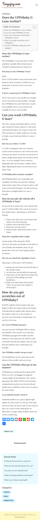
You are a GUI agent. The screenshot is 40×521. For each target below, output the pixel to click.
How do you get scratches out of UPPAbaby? (17, 41)
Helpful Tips (8, 431)
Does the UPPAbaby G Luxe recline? (18, 30)
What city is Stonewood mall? (15, 480)
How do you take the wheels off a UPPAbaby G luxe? (17, 36)
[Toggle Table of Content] (33, 27)
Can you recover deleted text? (16, 470)
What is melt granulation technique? (18, 475)
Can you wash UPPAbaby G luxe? (17, 33)
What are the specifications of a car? (18, 466)
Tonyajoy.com (11, 4)
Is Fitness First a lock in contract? (17, 461)
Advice (6, 492)
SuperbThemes (20, 517)
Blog (5, 496)
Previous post (20, 443)
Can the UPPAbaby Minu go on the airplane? (18, 46)
